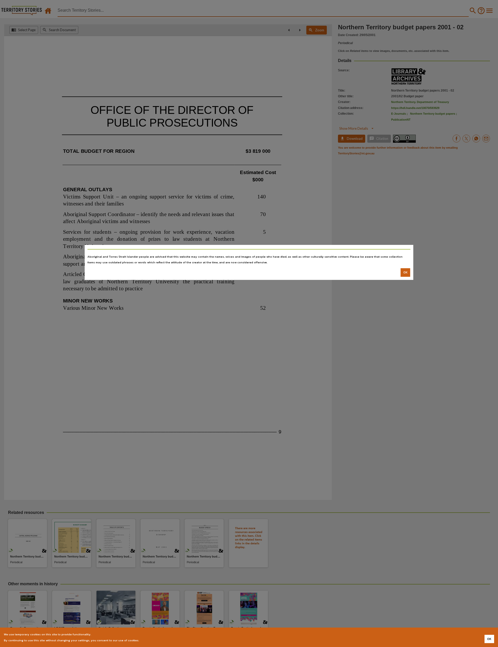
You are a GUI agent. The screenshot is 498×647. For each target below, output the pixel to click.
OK (405, 272)
